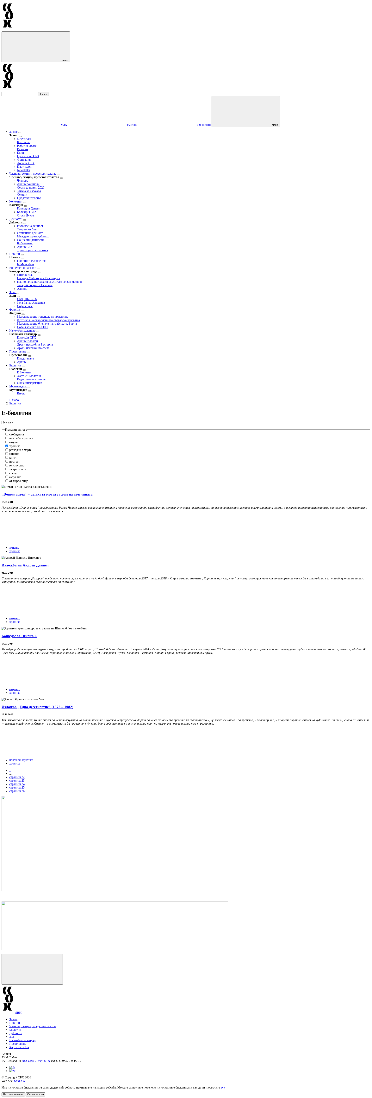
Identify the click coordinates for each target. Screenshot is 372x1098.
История (22, 149)
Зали (12, 292)
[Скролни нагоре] (32, 969)
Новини (15, 253)
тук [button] (223, 1087)
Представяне (18, 351)
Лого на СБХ (25, 163)
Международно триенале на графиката (42, 316)
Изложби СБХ (26, 337)
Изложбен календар (22, 330)
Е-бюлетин (24, 372)
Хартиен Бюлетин (29, 375)
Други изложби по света (33, 348)
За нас (13, 131)
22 (17, 777)
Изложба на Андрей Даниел (25, 565)
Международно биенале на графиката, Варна (47, 323)
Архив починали (28, 184)
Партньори (24, 166)
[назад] (20, 136)
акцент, (14, 547)
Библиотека (25, 243)
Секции (22, 194)
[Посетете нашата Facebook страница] (12, 1067)
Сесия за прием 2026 (30, 187)
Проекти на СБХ (28, 156)
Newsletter (23, 170)
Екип (20, 152)
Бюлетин (15, 365)
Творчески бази (27, 229)
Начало (14, 400)
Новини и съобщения (31, 260)
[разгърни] (19, 132)
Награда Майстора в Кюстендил (38, 278)
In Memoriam (25, 264)
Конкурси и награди (23, 267)
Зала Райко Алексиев (31, 302)
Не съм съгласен (13, 1094)
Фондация (24, 159)
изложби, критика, (22, 760)
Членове (22, 180)
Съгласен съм (35, 1094)
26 (17, 791)
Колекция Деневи (28, 208)
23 (17, 780)
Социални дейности (30, 239)
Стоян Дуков (25, 215)
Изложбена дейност (30, 226)
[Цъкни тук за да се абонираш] (115, 949)
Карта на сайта (19, 1047)
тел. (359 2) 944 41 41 (36, 1060)
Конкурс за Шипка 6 (19, 636)
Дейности (16, 219)
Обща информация (29, 382)
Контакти (23, 142)
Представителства (29, 198)
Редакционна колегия (31, 379)
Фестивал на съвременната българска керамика (48, 320)
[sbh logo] (8, 29)
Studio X (19, 1080)
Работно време (26, 145)
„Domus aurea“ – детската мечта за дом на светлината (47, 494)
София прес (25, 306)
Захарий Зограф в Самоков (35, 285)
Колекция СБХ (27, 212)
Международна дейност (33, 236)
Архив (21, 362)
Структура (24, 138)
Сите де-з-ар (25, 274)
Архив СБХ (25, 246)
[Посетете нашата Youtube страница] (12, 1070)
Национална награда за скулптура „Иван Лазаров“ (50, 281)
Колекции (16, 201)
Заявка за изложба (29, 191)
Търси (43, 94)
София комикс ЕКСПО (32, 327)
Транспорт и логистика (32, 250)
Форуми (15, 309)
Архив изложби (27, 341)
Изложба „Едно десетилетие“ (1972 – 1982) (37, 707)
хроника (14, 551)
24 (17, 784)
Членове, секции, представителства (33, 173)
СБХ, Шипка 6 (27, 299)
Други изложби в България (35, 344)
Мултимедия (18, 386)
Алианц (22, 288)
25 (17, 787)
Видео (21, 393)
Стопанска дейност (30, 232)
